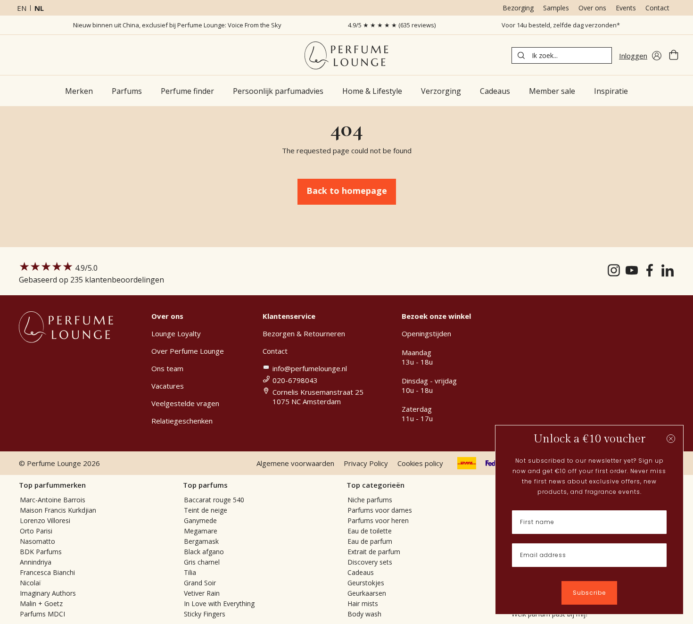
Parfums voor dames (379, 510)
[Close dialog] (671, 438)
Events (626, 7)
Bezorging (518, 7)
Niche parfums (369, 499)
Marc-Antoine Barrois (52, 499)
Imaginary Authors (48, 593)
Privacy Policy (366, 463)
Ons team (167, 368)
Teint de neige (205, 510)
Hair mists (362, 603)
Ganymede (200, 520)
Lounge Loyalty (176, 333)
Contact (657, 7)
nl (39, 8)
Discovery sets (369, 561)
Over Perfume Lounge (187, 351)
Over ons (592, 7)
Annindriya (35, 561)
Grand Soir (200, 582)
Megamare (200, 530)
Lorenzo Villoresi (45, 520)
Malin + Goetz (41, 603)
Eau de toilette (369, 530)
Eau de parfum (369, 541)
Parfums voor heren (378, 520)
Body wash (364, 613)
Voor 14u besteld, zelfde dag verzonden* (561, 25)
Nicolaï (30, 582)
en (21, 8)
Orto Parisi (36, 530)
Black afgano (204, 551)
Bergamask (201, 541)
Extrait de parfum (373, 551)
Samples (556, 7)
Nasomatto (37, 541)
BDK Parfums (41, 551)
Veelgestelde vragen (185, 403)
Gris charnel (202, 561)
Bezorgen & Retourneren (304, 333)
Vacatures (167, 386)
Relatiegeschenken (182, 420)
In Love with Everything (219, 603)
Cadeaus (360, 572)
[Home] (346, 55)
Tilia (190, 572)
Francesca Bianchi (47, 572)
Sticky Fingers (204, 613)
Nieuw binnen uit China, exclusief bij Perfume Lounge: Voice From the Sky (177, 25)
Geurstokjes (365, 582)
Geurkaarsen (366, 593)
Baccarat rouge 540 (214, 499)
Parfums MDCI (42, 613)
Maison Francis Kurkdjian (58, 510)
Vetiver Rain (202, 593)
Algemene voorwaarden (295, 463)
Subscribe (589, 593)
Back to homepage (346, 190)
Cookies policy (420, 463)
